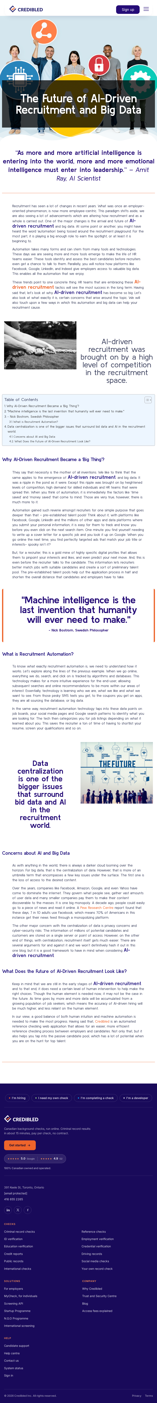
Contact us (11, 1360)
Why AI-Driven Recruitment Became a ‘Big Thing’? (43, 406)
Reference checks (94, 1231)
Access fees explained (97, 1311)
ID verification (13, 1239)
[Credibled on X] (18, 1210)
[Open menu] (146, 8)
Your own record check (97, 1268)
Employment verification (98, 1239)
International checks (17, 1268)
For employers (13, 1288)
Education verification (18, 1246)
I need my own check (53, 1098)
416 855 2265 (13, 1199)
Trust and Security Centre (99, 1296)
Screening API (13, 1303)
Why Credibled (92, 1288)
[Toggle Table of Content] (146, 399)
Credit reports (13, 1253)
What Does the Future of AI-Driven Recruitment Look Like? (52, 441)
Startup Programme (17, 1311)
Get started (17, 1145)
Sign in (8, 1375)
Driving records (92, 1253)
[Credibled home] (78, 1118)
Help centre (12, 1353)
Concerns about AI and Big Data (34, 436)
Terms (149, 1395)
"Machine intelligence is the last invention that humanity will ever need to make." (65, 411)
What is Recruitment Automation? (35, 421)
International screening (19, 1325)
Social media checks (95, 1261)
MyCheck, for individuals (20, 1296)
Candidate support (16, 1345)
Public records (13, 1261)
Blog (85, 1303)
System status (13, 1368)
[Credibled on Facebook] (27, 1210)
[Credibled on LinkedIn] (8, 1210)
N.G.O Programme (16, 1318)
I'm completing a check (97, 1098)
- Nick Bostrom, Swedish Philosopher (33, 416)
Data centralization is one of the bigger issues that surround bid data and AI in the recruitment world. (76, 429)
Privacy (136, 1395)
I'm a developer (137, 1098)
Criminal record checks (19, 1231)
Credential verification (96, 1246)
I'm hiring (19, 1098)
